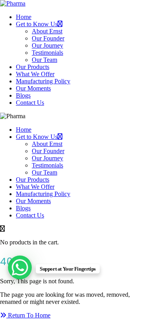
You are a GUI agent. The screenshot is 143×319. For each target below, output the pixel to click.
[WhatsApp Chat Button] (20, 267)
